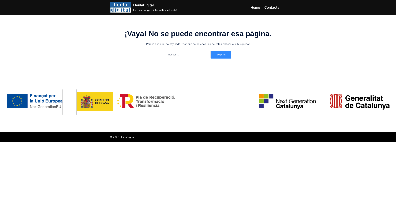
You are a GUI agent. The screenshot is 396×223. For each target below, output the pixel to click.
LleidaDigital (143, 5)
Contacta (271, 7)
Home (255, 7)
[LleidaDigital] (120, 7)
